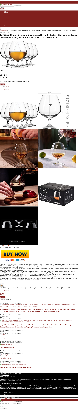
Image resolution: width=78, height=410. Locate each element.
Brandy (8, 14)
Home (4, 11)
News (4, 25)
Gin (7, 16)
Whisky (8, 23)
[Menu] (0, 28)
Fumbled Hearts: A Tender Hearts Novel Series (15, 367)
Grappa (8, 18)
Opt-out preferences (9, 394)
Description (6, 89)
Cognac (8, 15)
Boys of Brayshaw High (7, 347)
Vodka (8, 22)
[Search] (0, 29)
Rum (7, 19)
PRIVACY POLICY (8, 392)
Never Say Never (5, 358)
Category (5, 12)
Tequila (8, 20)
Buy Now (2, 84)
